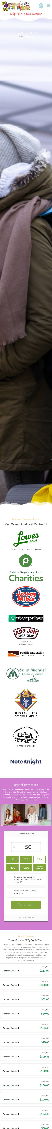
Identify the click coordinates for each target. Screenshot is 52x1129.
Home (21, 37)
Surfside (38, 549)
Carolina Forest (17, 549)
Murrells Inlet (28, 549)
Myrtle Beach (26, 642)
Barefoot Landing (26, 644)
